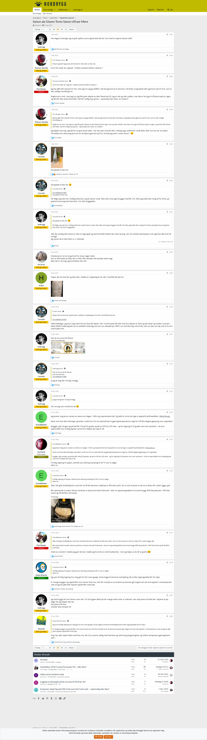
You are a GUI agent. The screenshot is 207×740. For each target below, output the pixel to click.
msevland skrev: (58, 475)
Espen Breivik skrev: (59, 621)
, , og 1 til (67, 174)
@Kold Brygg (164, 416)
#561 (171, 34)
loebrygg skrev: (57, 368)
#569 (171, 273)
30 (62, 29)
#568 (171, 252)
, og (63, 589)
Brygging (58, 662)
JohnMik (43, 691)
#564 (171, 109)
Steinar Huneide (163, 676)
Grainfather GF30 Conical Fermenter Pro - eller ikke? (63, 667)
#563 (171, 76)
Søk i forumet (47, 13)
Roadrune (43, 684)
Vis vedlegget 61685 (59, 377)
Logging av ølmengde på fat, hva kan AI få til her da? (63, 682)
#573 (171, 391)
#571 (171, 334)
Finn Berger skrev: (58, 60)
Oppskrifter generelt (63, 677)
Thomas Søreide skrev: (60, 81)
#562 (171, 55)
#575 (171, 439)
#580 (171, 616)
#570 (171, 307)
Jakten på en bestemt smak (52, 674)
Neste (71, 29)
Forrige (37, 29)
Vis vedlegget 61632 (59, 319)
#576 (171, 471)
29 (58, 29)
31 (66, 29)
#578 (171, 562)
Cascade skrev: (57, 189)
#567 (171, 212)
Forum (37, 10)
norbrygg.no (78, 10)
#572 (171, 363)
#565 (171, 144)
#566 (171, 180)
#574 (171, 412)
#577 (171, 532)
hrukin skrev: (57, 311)
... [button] (46, 29)
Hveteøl (43, 660)
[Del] (167, 34)
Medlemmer (63, 10)
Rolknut (42, 662)
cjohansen (37, 25)
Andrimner (43, 677)
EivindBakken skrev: (59, 444)
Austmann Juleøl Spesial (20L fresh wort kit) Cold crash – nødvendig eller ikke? (74, 689)
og (61, 49)
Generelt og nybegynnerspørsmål (65, 691)
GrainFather (61, 669)
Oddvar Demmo (163, 669)
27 (50, 29)
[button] (54, 10)
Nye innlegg (48, 10)
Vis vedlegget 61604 (59, 193)
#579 (171, 595)
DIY (59, 684)
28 (54, 29)
